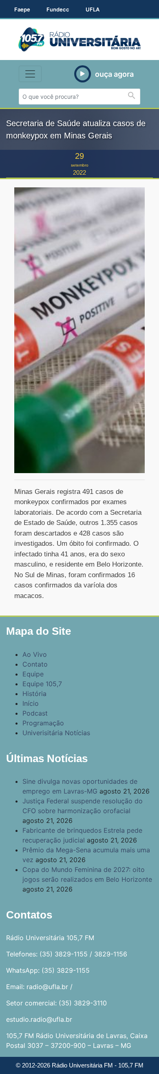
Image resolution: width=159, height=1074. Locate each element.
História (34, 693)
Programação (43, 723)
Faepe (22, 9)
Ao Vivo (34, 654)
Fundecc (57, 9)
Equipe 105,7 (42, 684)
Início (30, 703)
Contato (35, 664)
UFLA (92, 9)
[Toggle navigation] (30, 74)
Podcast (35, 713)
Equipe (33, 674)
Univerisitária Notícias (56, 733)
